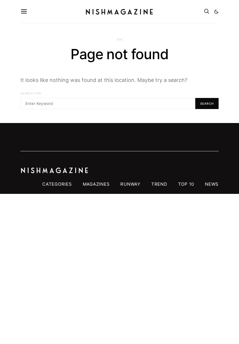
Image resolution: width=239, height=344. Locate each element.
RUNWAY (130, 184)
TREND (159, 184)
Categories (57, 184)
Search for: (31, 93)
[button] (216, 11)
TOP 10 (186, 184)
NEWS (212, 184)
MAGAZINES (96, 184)
